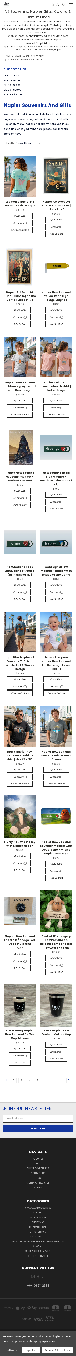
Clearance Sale (38, 1227)
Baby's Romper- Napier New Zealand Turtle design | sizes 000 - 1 (56, 663)
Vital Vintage (38, 1217)
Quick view (20, 215)
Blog (38, 1177)
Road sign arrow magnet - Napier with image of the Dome (56, 571)
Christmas (38, 1222)
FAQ (38, 1163)
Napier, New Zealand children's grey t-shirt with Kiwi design (20, 386)
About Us (38, 1158)
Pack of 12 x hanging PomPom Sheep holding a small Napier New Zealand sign (56, 942)
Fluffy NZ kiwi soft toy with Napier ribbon (20, 844)
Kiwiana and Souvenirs (38, 1207)
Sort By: (10, 143)
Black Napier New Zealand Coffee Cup (56, 1032)
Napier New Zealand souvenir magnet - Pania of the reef (20, 476)
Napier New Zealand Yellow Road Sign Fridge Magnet (56, 296)
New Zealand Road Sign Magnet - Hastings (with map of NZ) (56, 478)
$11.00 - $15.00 (12, 80)
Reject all (31, 1350)
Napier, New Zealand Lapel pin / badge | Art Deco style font (20, 940)
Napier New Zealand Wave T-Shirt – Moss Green (56, 755)
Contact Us (38, 1173)
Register (44, 1182)
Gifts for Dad (38, 1236)
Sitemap (38, 1187)
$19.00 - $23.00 (12, 90)
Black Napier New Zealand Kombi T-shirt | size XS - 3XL (20, 755)
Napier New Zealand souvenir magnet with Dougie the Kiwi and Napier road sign (56, 847)
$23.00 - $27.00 (13, 94)
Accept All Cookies (57, 1350)
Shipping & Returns (38, 1168)
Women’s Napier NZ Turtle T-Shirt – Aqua (19, 203)
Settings (11, 1350)
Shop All (38, 1246)
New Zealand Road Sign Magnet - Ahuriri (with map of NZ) (19, 571)
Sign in (30, 1182)
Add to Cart (56, 233)
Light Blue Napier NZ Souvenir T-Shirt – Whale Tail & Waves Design (19, 663)
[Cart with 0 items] (63, 4)
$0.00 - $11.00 (11, 75)
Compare (18, 223)
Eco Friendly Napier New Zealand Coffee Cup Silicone (20, 1034)
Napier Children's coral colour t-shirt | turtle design (56, 386)
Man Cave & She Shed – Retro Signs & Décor (38, 1241)
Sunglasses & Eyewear (38, 1251)
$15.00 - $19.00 (12, 85)
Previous (6, 1352)
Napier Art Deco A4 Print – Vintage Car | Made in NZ (56, 205)
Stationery (38, 1212)
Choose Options (20, 229)
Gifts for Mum (38, 1231)
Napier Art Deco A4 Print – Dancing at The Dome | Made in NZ (20, 296)
